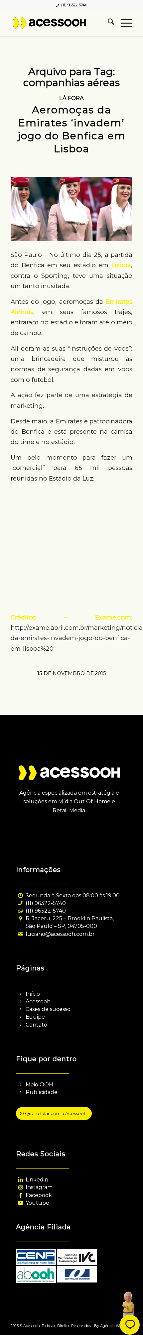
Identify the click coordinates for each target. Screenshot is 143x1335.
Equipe (35, 1017)
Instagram (39, 1187)
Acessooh (38, 1001)
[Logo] (59, 23)
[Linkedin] (20, 1179)
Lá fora (71, 98)
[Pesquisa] (107, 23)
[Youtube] (20, 1203)
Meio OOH (39, 1084)
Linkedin (37, 1179)
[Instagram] (20, 1187)
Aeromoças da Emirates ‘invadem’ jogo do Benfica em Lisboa (72, 129)
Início (33, 994)
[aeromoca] (71, 209)
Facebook (39, 1195)
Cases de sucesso (48, 1009)
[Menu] (123, 23)
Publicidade (42, 1092)
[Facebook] (20, 1195)
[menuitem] (107, 23)
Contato (36, 1025)
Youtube (37, 1203)
